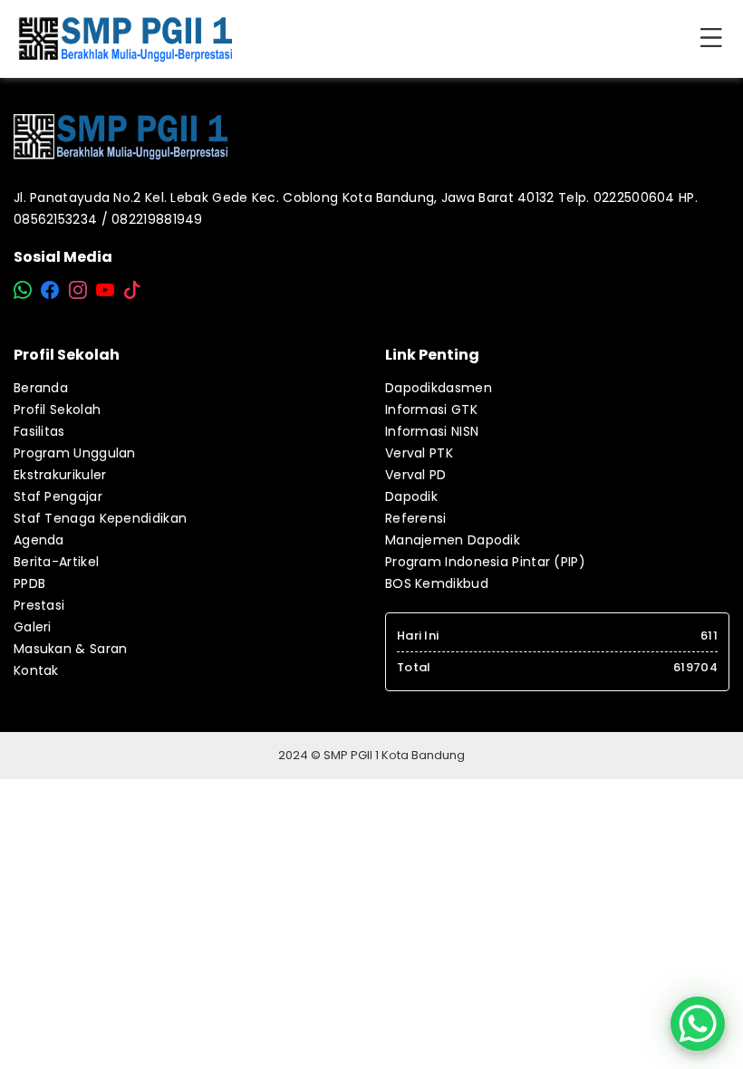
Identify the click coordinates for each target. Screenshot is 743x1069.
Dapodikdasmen (438, 388)
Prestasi (39, 605)
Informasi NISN (431, 431)
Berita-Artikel (56, 562)
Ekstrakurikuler (60, 475)
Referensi (416, 518)
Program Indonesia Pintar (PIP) (485, 562)
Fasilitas (39, 431)
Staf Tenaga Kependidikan (100, 518)
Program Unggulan (75, 453)
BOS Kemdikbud (436, 583)
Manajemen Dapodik (452, 540)
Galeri (33, 627)
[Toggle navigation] (715, 38)
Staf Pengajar (58, 496)
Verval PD (416, 475)
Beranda (41, 388)
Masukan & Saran (71, 649)
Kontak (36, 670)
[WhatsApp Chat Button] (698, 1024)
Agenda (39, 540)
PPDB (29, 583)
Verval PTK (419, 453)
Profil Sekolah (57, 409)
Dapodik (411, 496)
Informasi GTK (431, 409)
